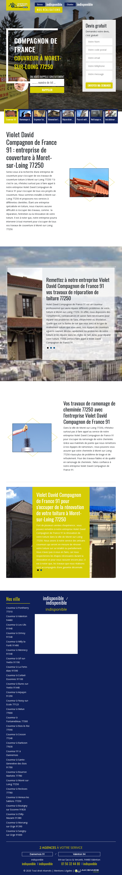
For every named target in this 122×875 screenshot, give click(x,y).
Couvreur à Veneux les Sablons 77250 (17, 799)
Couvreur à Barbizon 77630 (16, 744)
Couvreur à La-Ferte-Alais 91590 (17, 668)
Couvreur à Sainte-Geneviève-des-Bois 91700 (16, 763)
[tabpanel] (78, 312)
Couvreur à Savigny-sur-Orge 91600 (16, 832)
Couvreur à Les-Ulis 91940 (16, 626)
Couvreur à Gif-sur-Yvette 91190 (16, 660)
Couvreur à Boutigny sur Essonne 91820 (16, 807)
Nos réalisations (48, 10)
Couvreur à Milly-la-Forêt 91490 (16, 643)
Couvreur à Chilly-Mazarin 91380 (15, 816)
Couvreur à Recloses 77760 (16, 790)
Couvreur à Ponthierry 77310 (17, 609)
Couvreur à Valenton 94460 (16, 618)
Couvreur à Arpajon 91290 (16, 694)
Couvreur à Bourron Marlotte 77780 (16, 773)
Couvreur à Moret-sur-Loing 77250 (17, 782)
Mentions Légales (63, 870)
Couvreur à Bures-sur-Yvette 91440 (17, 685)
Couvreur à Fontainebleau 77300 (17, 719)
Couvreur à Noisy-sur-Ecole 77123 (17, 702)
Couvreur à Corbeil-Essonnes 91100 (16, 677)
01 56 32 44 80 (70, 864)
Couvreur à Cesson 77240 (16, 736)
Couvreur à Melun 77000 (15, 711)
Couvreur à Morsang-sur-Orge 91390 (17, 824)
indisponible (29, 864)
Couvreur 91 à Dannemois (13, 753)
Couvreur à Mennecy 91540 (16, 651)
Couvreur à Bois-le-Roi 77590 (17, 727)
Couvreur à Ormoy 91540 (15, 635)
